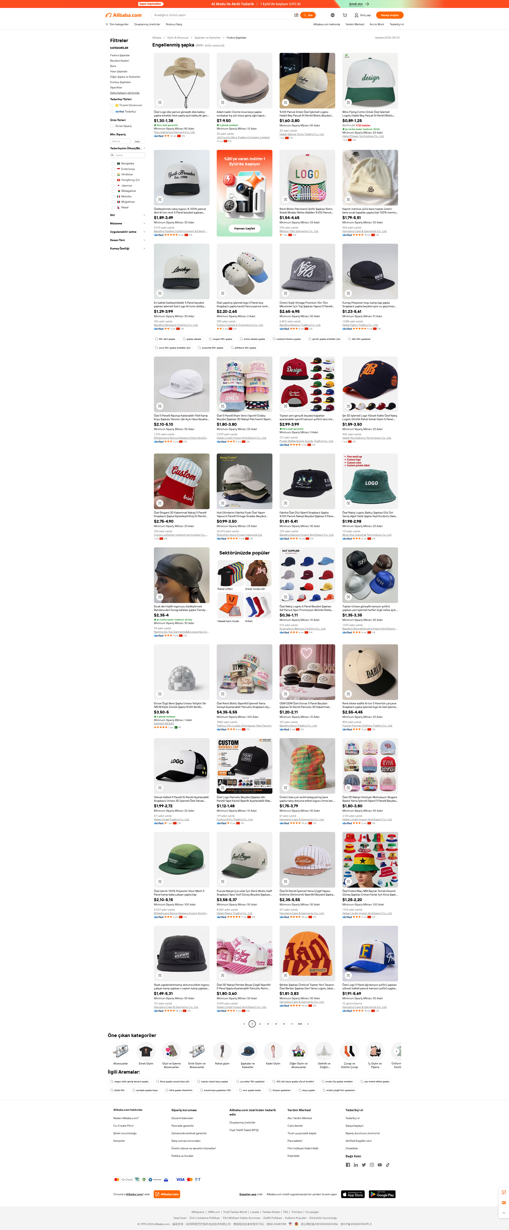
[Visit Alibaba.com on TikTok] (387, 1164)
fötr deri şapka (167, 339)
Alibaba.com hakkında (127, 1109)
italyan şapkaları (282, 1090)
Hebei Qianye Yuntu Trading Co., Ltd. (302, 134)
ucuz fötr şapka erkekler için (174, 347)
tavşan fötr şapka (222, 339)
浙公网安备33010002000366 (319, 1224)
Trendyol (296, 1212)
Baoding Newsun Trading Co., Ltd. (300, 325)
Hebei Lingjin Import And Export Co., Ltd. (241, 437)
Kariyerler (119, 1140)
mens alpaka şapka (254, 339)
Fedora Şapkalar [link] (236, 37)
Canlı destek (295, 1125)
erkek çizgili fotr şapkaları (340, 1090)
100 (300, 1024)
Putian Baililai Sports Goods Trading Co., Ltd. (306, 441)
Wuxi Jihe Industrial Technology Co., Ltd (366, 534)
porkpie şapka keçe (147, 1090)
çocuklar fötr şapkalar (252, 1081)
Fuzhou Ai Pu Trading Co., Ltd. (235, 819)
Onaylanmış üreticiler (242, 1122)
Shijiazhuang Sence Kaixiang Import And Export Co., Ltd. (182, 437)
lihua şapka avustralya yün (174, 1081)
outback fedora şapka (289, 339)
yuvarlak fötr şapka (212, 347)
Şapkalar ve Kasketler (208, 37)
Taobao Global (271, 1212)
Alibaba (156, 37)
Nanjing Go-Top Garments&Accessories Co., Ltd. (182, 631)
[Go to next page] (307, 1023)
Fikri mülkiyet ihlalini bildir (303, 1148)
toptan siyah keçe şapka (215, 1081)
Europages (312, 1212)
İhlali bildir (294, 1155)
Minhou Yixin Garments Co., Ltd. (299, 231)
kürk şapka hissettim (180, 1090)
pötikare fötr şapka (245, 347)
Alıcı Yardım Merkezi (300, 1118)
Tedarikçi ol (352, 1118)
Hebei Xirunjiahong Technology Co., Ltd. (366, 437)
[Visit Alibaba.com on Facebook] (348, 1164)
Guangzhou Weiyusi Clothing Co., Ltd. (303, 628)
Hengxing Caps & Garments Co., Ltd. (364, 231)
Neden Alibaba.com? (126, 1118)
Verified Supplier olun (359, 1140)
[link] (504, 1192)
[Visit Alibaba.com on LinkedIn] (356, 1164)
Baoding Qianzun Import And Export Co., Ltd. (307, 534)
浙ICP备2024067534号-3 (356, 1224)
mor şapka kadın (252, 1090)
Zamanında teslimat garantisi (189, 1133)
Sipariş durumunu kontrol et (363, 1133)
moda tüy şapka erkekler (339, 1081)
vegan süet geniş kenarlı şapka (131, 1081)
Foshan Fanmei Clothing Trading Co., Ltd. (367, 725)
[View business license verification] (290, 1224)
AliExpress (197, 1212)
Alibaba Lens (134, 1194)
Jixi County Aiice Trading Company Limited (243, 137)
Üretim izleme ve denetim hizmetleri (193, 1148)
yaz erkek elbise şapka (376, 1081)
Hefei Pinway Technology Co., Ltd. (363, 136)
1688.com (214, 1212)
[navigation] (128, 531)
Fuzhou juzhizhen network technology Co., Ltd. (182, 534)
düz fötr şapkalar (361, 339)
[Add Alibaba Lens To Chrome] (167, 1194)
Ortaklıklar (352, 1148)
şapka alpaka (194, 339)
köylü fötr (119, 1090)
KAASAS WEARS (164, 723)
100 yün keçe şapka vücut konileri (295, 1081)
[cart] (346, 15)
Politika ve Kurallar (182, 1155)
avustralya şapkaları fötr (217, 1090)
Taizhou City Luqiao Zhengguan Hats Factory (244, 725)
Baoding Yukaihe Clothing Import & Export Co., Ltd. (182, 231)
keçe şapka (308, 1090)
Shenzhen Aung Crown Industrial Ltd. (239, 534)
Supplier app (247, 1194)
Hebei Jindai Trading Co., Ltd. (171, 819)
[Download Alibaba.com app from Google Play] (382, 1194)
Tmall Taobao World (235, 1212)
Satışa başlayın (354, 1125)
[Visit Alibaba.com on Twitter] (363, 1164)
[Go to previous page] (244, 1023)
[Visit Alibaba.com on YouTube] (379, 1164)
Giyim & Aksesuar (178, 37)
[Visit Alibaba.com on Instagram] (371, 1164)
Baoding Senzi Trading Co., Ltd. (298, 725)
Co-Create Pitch (123, 1125)
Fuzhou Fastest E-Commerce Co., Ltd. (240, 325)
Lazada (254, 1212)
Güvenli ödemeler (182, 1118)
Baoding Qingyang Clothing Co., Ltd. (176, 325)
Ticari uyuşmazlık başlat (302, 1133)
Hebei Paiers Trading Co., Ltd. (360, 325)
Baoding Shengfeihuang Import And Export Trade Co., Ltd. (370, 628)
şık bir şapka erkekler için (326, 339)
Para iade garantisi (182, 1125)
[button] (296, 15)
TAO (285, 1212)
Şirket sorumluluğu (125, 1133)
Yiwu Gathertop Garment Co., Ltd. (174, 132)
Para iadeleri (295, 1140)
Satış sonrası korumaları (185, 1140)
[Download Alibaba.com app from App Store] (353, 1194)
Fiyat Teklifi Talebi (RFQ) (243, 1130)
